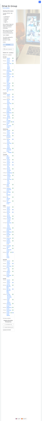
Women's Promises (8, 136)
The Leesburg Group (8, 202)
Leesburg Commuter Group (9, 110)
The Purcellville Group (9, 126)
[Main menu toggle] (40, 2)
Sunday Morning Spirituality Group (9, 296)
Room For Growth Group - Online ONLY (9, 79)
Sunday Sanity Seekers (8, 314)
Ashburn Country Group (8, 87)
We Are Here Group (8, 101)
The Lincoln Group (9, 267)
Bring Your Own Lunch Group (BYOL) (9, 66)
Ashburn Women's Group (8, 242)
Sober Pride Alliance (8, 301)
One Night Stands (9, 246)
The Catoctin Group (8, 198)
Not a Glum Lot (9, 90)
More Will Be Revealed (9, 193)
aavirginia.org (9, 324)
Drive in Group (8, 61)
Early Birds (9, 269)
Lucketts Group (8, 122)
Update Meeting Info (8, 327)
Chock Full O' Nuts (9, 239)
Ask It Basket (8, 116)
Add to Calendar (8, 49)
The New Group (8, 83)
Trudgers (10, 152)
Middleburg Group (9, 74)
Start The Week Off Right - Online (8, 291)
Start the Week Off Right (8, 286)
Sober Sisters (8, 185)
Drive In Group (8, 59)
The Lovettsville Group (9, 250)
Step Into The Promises (8, 119)
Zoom (9, 44)
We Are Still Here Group (9, 170)
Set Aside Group (8, 235)
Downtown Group (9, 276)
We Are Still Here (9, 217)
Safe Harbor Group (8, 157)
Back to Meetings (6, 7)
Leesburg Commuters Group (9, 71)
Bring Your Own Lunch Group (9, 105)
